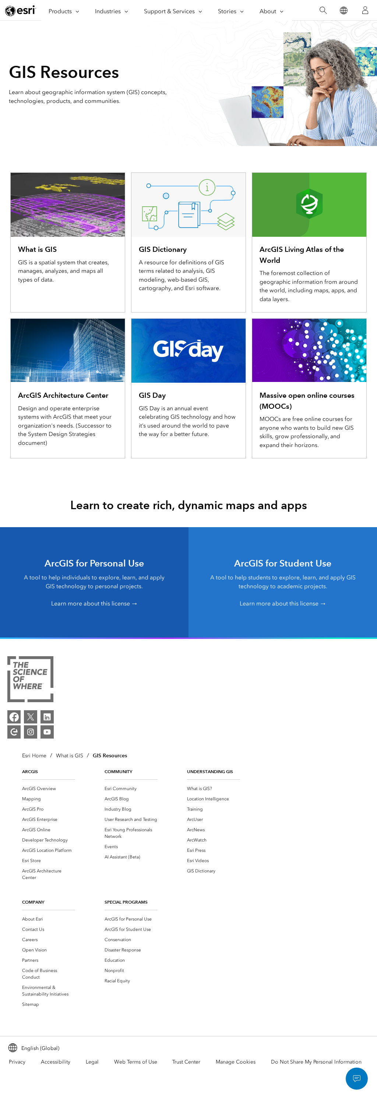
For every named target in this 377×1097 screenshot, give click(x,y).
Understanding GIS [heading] (210, 771)
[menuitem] (48, 788)
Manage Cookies (236, 1062)
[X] (30, 716)
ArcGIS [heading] (30, 771)
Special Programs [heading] (126, 902)
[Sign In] (365, 10)
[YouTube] (47, 732)
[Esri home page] (20, 11)
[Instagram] (30, 732)
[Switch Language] (343, 10)
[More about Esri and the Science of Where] (30, 680)
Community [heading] (118, 771)
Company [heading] (33, 902)
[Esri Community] (14, 732)
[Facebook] (14, 716)
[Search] (323, 10)
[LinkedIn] (47, 716)
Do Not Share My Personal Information (316, 1062)
